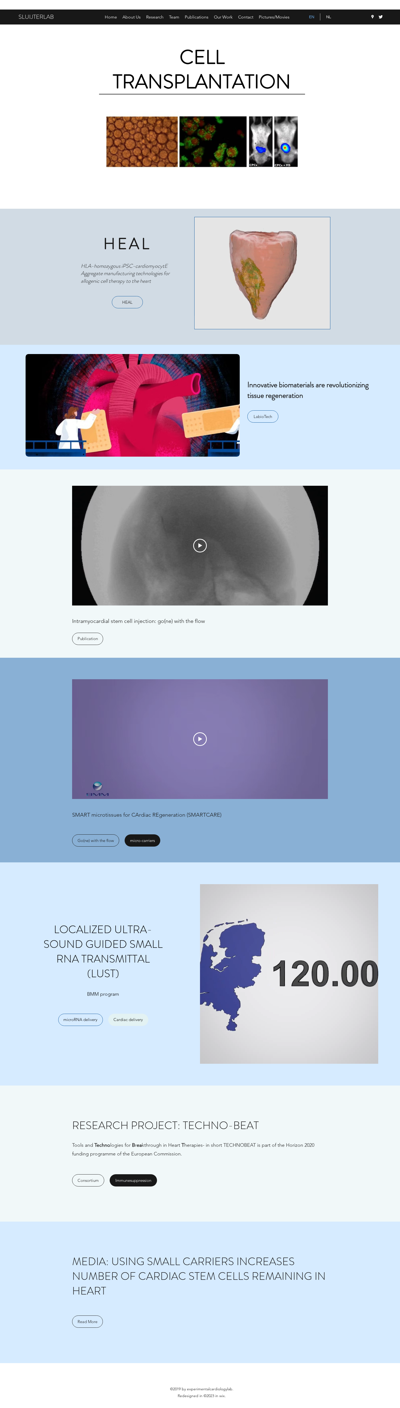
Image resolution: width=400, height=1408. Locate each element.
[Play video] (200, 545)
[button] (154, 17)
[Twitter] (380, 17)
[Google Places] (372, 17)
